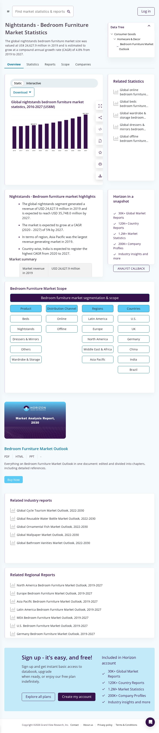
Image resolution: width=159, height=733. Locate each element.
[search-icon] (68, 11)
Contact (74, 724)
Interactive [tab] (33, 83)
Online (61, 319)
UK (134, 329)
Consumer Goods (125, 34)
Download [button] (20, 92)
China (134, 349)
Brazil (133, 370)
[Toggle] (111, 33)
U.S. (133, 319)
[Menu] (8, 11)
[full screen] (100, 105)
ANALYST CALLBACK (131, 268)
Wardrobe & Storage (26, 359)
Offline (61, 329)
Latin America (97, 319)
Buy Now (13, 480)
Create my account (77, 696)
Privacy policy (105, 724)
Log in (146, 11)
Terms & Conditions (126, 724)
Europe (98, 329)
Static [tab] (18, 83)
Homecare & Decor (128, 39)
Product (25, 309)
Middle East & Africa (98, 349)
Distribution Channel (61, 309)
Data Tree (117, 27)
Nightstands (25, 329)
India (133, 359)
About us (88, 724)
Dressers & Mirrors (26, 339)
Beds (25, 319)
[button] (125, 33)
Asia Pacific (97, 359)
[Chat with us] (150, 722)
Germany (133, 339)
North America (98, 339)
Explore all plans (38, 696)
